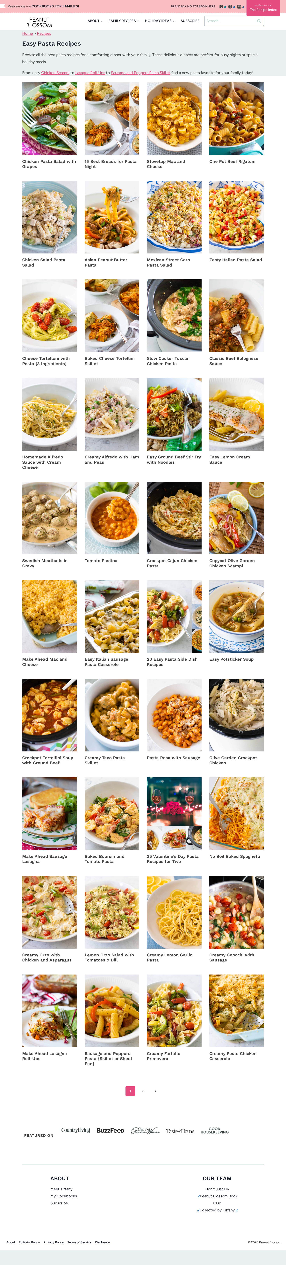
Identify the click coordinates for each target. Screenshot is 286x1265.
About (11, 1242)
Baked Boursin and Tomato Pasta (105, 859)
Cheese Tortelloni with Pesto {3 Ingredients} (46, 361)
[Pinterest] (223, 7)
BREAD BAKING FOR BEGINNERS (193, 6)
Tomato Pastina (101, 560)
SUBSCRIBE (190, 21)
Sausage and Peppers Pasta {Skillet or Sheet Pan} (108, 1058)
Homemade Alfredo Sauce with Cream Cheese (42, 462)
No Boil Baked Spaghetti (234, 856)
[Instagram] (241, 7)
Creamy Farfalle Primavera (163, 1056)
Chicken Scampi (55, 72)
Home (27, 33)
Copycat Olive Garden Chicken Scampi (232, 563)
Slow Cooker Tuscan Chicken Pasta (168, 361)
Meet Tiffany (61, 1189)
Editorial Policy (29, 1242)
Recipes (44, 33)
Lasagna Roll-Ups (90, 72)
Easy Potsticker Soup (231, 659)
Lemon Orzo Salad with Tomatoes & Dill (109, 957)
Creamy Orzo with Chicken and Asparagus (47, 957)
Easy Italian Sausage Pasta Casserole (106, 662)
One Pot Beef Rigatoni (232, 161)
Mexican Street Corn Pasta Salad (168, 262)
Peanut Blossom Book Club (219, 1199)
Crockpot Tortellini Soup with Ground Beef (47, 760)
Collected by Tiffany (217, 1210)
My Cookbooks (63, 1196)
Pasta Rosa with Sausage (173, 757)
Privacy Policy (54, 1242)
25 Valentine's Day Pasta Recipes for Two (173, 859)
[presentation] (49, 118)
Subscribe (59, 1203)
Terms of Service (79, 1242)
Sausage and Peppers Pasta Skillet (140, 72)
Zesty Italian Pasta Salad (235, 259)
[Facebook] (232, 7)
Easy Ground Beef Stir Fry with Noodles (174, 459)
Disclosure (102, 1242)
